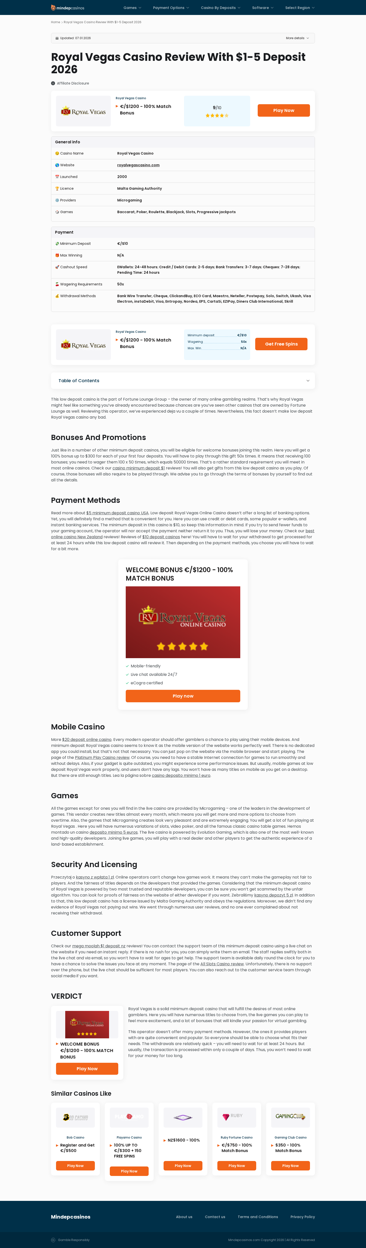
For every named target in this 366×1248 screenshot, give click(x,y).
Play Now (283, 110)
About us (184, 1216)
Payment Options (168, 7)
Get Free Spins (281, 344)
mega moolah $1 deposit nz (98, 946)
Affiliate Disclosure (73, 83)
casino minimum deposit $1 (139, 468)
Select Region (297, 7)
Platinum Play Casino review (102, 757)
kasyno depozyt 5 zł (273, 895)
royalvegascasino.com (138, 165)
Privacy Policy (303, 1216)
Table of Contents (79, 380)
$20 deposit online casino (87, 739)
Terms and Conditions (258, 1216)
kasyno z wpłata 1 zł (95, 877)
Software (260, 7)
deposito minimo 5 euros (114, 832)
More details (295, 38)
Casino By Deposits (218, 7)
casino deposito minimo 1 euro (181, 775)
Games (130, 7)
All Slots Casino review (222, 964)
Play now (183, 696)
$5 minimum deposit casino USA (117, 513)
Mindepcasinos (70, 1216)
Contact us (215, 1216)
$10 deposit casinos (161, 537)
